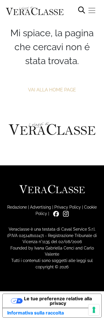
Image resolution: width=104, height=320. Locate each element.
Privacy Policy (67, 207)
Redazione (17, 207)
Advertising (40, 207)
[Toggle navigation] (92, 10)
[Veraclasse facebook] (54, 213)
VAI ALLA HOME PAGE (52, 90)
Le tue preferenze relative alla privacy (58, 301)
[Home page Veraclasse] (34, 11)
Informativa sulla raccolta (35, 313)
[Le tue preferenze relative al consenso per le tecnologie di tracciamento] (93, 309)
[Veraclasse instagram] (64, 213)
